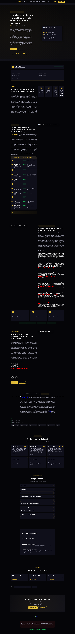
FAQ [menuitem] (48, 1)
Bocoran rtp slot (14, 134)
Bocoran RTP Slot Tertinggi (16, 75)
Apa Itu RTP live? (37, 489)
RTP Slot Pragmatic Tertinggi (43, 73)
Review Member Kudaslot (42, 75)
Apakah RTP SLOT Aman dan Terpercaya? (37, 514)
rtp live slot (14, 341)
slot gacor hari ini (43, 232)
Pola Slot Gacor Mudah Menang (17, 78)
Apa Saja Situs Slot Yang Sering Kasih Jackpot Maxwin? (37, 503)
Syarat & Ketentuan (47, 631)
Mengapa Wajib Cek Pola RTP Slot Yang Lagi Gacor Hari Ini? (37, 496)
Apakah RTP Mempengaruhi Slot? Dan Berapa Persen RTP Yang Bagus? (37, 507)
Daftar (14, 49)
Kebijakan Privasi (41, 631)
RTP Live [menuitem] (27, 1)
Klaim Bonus (15, 382)
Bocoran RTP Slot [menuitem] (32, 1)
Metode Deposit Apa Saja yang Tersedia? (37, 517)
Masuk (55, 1)
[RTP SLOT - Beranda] (12, 2)
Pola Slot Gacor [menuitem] (44, 1)
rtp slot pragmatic (25, 397)
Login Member (22, 49)
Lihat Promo (23, 382)
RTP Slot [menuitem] (23, 1)
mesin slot (49, 411)
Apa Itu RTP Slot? (37, 485)
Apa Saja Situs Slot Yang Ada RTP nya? (37, 492)
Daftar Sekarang (61, 1)
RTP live (12, 93)
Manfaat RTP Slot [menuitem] (38, 1)
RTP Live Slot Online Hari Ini (16, 73)
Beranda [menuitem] (19, 1)
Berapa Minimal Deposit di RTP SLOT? (37, 510)
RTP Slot (11, 25)
